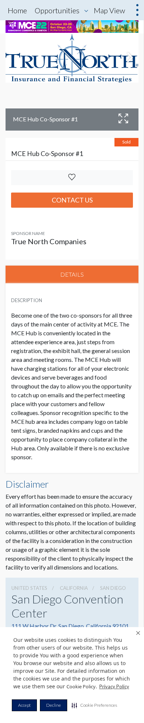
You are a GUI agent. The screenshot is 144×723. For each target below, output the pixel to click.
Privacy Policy (114, 686)
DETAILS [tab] (72, 274)
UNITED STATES (29, 588)
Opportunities (57, 10)
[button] (94, 705)
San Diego (113, 588)
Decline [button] (53, 705)
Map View (109, 10)
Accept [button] (24, 705)
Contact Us (72, 200)
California (74, 588)
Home (17, 10)
